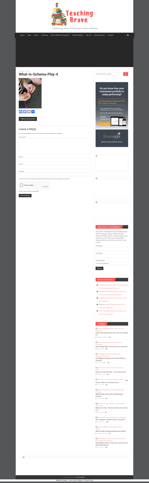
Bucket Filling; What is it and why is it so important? (112, 346)
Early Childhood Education (60, 35)
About (36, 35)
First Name (99, 246)
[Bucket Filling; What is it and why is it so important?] (111, 343)
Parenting (44, 35)
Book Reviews (99, 35)
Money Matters (77, 35)
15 (111, 337)
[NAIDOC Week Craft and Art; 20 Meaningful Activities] (111, 391)
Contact (110, 35)
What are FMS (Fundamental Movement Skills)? (111, 431)
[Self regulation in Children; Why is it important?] (111, 417)
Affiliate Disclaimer (62, 480)
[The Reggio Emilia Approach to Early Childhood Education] (111, 355)
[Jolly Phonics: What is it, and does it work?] (110, 379)
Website (21, 171)
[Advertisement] (74, 53)
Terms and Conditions (76, 480)
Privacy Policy (88, 480)
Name (21, 157)
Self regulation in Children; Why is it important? (110, 419)
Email (21, 164)
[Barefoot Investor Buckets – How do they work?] (111, 368)
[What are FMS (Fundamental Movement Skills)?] (111, 428)
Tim (100, 291)
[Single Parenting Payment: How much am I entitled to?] (111, 329)
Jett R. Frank (103, 311)
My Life (88, 35)
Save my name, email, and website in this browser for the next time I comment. (45, 179)
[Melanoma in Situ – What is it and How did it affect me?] (111, 404)
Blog (29, 35)
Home (22, 35)
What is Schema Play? (28, 119)
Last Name (99, 253)
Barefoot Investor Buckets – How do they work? (111, 372)
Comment (22, 137)
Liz (100, 285)
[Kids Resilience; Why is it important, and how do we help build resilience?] (111, 439)
